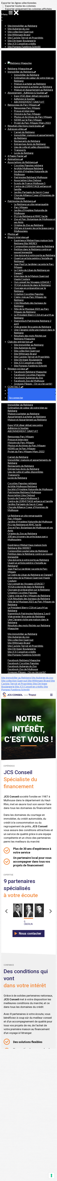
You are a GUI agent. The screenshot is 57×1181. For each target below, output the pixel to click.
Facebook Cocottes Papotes (29, 374)
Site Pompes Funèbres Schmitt (24, 46)
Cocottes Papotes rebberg (28, 165)
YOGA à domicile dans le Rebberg (32, 284)
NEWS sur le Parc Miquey (28, 119)
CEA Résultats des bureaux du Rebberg (29, 598)
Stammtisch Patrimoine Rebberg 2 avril (29, 613)
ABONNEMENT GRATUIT (29, 101)
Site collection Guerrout (20, 31)
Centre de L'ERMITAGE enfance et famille (30, 501)
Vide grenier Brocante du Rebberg (32, 326)
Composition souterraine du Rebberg (34, 246)
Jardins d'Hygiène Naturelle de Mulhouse (30, 521)
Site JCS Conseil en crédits (22, 43)
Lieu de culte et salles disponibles (32, 146)
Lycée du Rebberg (23, 152)
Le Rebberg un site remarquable (31, 204)
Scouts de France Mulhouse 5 (29, 183)
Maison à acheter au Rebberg (30, 83)
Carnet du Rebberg (24, 132)
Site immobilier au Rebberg (22, 25)
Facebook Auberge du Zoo (28, 377)
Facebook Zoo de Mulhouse (29, 380)
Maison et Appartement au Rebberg (33, 89)
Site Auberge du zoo (18, 28)
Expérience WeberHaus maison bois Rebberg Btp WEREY (33, 242)
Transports (20, 149)
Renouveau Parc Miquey (27, 107)
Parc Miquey (21, 207)
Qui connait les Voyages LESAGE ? (32, 281)
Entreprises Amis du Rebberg (30, 143)
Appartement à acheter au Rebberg (33, 86)
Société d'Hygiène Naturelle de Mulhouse (30, 489)
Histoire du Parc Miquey (27, 113)
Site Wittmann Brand (19, 34)
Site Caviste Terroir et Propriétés (25, 37)
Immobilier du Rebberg (26, 74)
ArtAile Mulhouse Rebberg (28, 168)
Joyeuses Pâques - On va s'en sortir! (33, 383)
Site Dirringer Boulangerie (22, 40)
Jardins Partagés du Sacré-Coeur (31, 192)
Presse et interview (24, 110)
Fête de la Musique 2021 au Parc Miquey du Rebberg (31, 310)
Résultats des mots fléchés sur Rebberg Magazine (30, 337)
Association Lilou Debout (27, 180)
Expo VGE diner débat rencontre (31, 95)
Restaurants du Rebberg (27, 140)
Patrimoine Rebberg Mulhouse (30, 177)
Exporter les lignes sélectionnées (18, 2)
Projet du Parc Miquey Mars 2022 (32, 122)
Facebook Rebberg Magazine (30, 371)
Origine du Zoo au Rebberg (28, 225)
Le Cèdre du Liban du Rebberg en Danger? (30, 574)
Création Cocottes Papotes (29, 293)
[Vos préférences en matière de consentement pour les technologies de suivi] (51, 1175)
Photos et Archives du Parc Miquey (33, 116)
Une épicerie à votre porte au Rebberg (34, 255)
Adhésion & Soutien (24, 98)
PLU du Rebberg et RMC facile (31, 216)
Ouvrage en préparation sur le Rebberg (29, 589)
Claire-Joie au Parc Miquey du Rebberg (29, 595)
